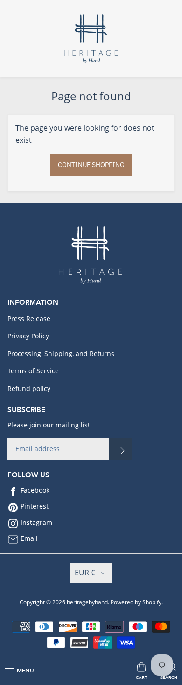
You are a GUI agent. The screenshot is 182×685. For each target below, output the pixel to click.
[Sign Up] (120, 449)
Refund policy (28, 388)
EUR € (85, 572)
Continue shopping (91, 165)
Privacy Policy (28, 335)
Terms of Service (33, 370)
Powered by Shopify (136, 602)
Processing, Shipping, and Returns (60, 353)
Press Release (28, 318)
